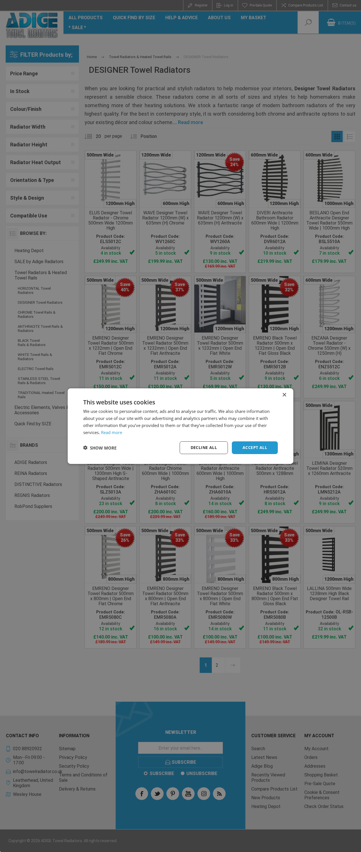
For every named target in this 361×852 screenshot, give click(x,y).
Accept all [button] (255, 447)
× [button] (284, 395)
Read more (111, 432)
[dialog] (180, 426)
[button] (99, 447)
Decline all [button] (204, 447)
